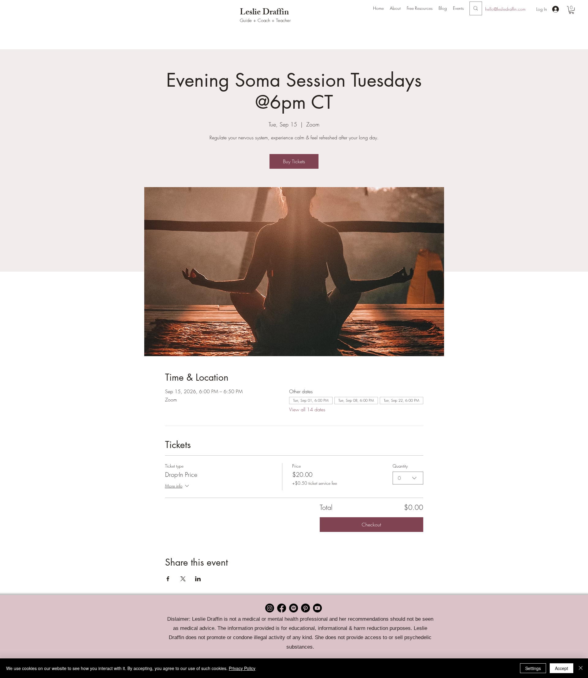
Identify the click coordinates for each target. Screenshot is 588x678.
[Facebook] (281, 608)
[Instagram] (269, 608)
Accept (561, 668)
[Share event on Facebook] (168, 578)
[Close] (580, 668)
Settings (533, 668)
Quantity (400, 466)
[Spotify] (293, 608)
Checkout (371, 524)
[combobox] (408, 478)
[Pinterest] (305, 608)
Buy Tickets (294, 161)
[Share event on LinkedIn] (198, 578)
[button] (395, 8)
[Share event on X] (183, 578)
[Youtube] (317, 608)
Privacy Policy (242, 668)
